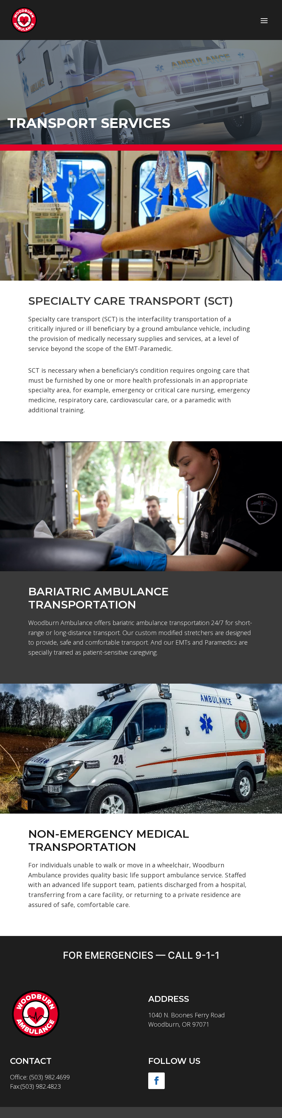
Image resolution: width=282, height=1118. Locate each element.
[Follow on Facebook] (156, 1080)
